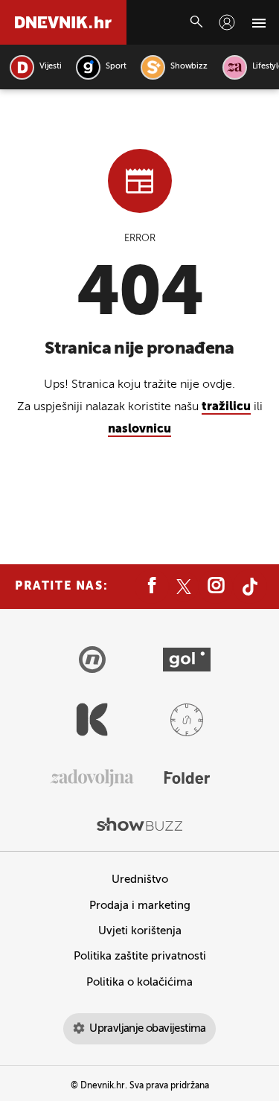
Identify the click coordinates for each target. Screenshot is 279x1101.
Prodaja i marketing (139, 905)
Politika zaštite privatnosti (140, 956)
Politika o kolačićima (139, 982)
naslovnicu (139, 429)
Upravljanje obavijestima (147, 1028)
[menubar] (227, 22)
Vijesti (50, 67)
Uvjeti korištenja (140, 930)
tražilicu (226, 407)
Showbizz (188, 67)
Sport (116, 67)
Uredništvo (140, 879)
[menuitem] (227, 22)
